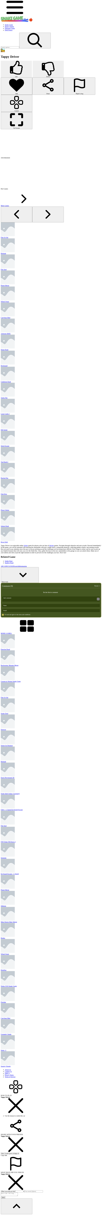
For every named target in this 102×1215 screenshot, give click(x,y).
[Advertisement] (51, 143)
